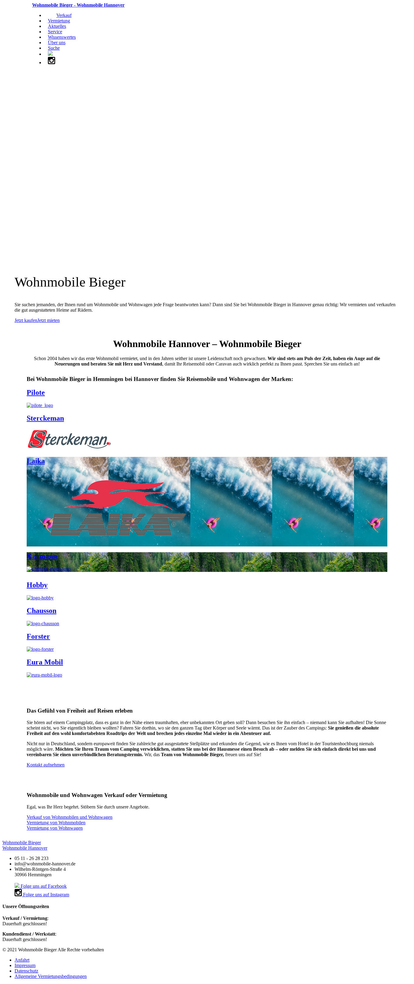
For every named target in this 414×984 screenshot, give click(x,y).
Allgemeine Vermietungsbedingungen (51, 976)
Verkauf (64, 15)
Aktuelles (57, 26)
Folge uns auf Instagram (45, 894)
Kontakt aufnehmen (46, 764)
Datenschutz (26, 970)
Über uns (56, 42)
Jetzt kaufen (26, 320)
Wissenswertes (62, 37)
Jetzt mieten (48, 320)
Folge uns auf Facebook (43, 886)
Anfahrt (22, 960)
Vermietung (59, 20)
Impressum (25, 965)
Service (55, 31)
